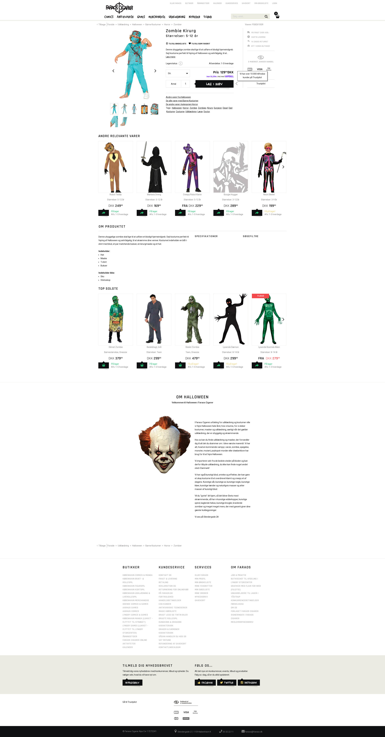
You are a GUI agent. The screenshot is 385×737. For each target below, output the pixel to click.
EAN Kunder (165, 604)
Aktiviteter (129, 643)
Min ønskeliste (261, 3)
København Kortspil (134, 589)
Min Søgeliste (202, 589)
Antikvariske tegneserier (173, 607)
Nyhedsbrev (201, 596)
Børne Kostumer (153, 24)
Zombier (178, 24)
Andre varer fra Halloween (178, 97)
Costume (180, 111)
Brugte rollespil (168, 618)
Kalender (217, 3)
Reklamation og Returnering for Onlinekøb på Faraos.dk (173, 589)
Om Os (234, 607)
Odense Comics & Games (135, 604)
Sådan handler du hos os (172, 636)
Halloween (137, 24)
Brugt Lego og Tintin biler (173, 614)
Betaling (163, 582)
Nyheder (194, 17)
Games (141, 17)
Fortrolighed (166, 596)
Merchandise (157, 17)
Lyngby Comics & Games (135, 614)
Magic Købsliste (168, 611)
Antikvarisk (125, 17)
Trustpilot (260, 83)
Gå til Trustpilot (130, 702)
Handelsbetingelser (170, 600)
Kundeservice (232, 3)
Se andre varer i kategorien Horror (182, 104)
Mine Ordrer (201, 593)
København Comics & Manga (137, 575)
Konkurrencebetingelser (245, 600)
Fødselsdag (237, 604)
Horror (167, 24)
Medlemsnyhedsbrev (242, 622)
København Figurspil (134, 586)
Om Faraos (241, 567)
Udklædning (123, 24)
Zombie (193, 108)
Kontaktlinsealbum (169, 647)
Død (230, 108)
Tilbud (208, 17)
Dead (225, 108)
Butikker (189, 3)
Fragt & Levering (168, 578)
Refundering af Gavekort (172, 643)
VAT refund (165, 640)
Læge (200, 111)
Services (203, 567)
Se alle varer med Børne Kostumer (182, 101)
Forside (111, 24)
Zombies (202, 108)
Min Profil (200, 578)
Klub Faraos (175, 3)
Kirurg (210, 108)
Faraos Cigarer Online (135, 640)
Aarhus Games (130, 607)
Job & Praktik (238, 575)
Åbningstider (203, 3)
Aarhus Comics (131, 611)
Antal (173, 84)
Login (274, 3)
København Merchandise (136, 600)
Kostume (170, 111)
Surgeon (218, 108)
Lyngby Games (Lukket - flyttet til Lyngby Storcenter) (135, 629)
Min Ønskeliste (203, 582)
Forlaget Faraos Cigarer (245, 611)
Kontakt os (165, 575)
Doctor (207, 111)
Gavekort (246, 3)
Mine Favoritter (203, 586)
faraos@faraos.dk (253, 732)
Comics (109, 17)
